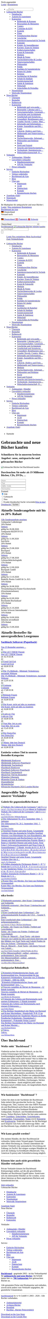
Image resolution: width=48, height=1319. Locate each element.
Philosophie (22, 64)
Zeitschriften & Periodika (27, 88)
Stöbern (4, 527)
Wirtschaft (21, 86)
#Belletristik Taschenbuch (12, 765)
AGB (19, 186)
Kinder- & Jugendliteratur (28, 45)
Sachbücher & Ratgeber (27, 76)
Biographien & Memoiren (28, 24)
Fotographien (18, 1119)
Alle (5, 494)
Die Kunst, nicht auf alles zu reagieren (17, 707)
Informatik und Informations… (30, 124)
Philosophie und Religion (27, 140)
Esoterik (20, 31)
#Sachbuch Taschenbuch (11, 772)
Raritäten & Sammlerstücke (28, 69)
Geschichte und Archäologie (29, 114)
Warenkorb (11, 198)
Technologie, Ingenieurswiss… (30, 150)
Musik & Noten (23, 57)
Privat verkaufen (19, 167)
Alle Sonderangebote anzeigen (14, 519)
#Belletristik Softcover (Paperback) (16, 763)
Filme (19, 33)
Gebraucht (8, 497)
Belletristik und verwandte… (29, 107)
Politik (20, 67)
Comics (20, 26)
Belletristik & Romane (26, 21)
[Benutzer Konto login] (2, 232)
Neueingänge (17, 90)
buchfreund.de (7, 1296)
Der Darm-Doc (7, 735)
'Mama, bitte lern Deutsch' (12, 745)
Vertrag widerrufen (20, 174)
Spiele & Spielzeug (25, 83)
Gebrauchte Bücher (14, 12)
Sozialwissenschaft (25, 81)
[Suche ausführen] (2, 229)
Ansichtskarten (33, 1116)
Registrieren (13, 4)
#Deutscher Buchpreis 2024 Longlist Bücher (20, 787)
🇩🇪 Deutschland (8, 219)
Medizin (20, 55)
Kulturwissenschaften (26, 50)
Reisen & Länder (24, 71)
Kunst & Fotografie (25, 52)
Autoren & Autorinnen (21, 16)
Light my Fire (7, 716)
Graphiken (10, 1116)
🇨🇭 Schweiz (33, 219)
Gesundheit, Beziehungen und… (31, 119)
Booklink (10, 1307)
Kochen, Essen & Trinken (28, 47)
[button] (24, 212)
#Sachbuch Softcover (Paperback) (15, 770)
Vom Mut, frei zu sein (10, 726)
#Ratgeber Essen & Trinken (12, 779)
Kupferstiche (10, 1121)
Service (9, 169)
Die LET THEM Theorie (11, 654)
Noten (28, 1119)
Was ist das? (40, 502)
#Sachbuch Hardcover (10, 767)
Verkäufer (10, 155)
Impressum (21, 183)
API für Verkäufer (24, 164)
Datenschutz (22, 188)
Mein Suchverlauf (33, 237)
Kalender (21, 43)
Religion (20, 74)
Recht (19, 143)
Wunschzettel (12, 200)
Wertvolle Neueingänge (22, 93)
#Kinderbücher (7, 784)
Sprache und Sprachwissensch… (31, 148)
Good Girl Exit (7, 664)
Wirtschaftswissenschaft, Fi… (29, 152)
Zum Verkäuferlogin (14, 239)
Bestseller (16, 100)
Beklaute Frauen (8, 697)
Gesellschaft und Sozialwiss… (30, 117)
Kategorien (16, 19)
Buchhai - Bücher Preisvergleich (20, 1310)
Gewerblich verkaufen (21, 160)
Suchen (15, 505)
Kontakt (20, 191)
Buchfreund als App (20, 176)
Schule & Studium (25, 78)
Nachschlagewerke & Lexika (29, 59)
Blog (14, 179)
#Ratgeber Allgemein (10, 777)
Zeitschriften (21, 1116)
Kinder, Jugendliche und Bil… (30, 126)
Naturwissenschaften (26, 62)
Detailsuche (17, 14)
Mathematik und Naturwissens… (31, 133)
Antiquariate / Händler (21, 157)
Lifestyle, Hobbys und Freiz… (30, 131)
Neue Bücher (12, 95)
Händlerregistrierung (25, 162)
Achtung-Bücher (13, 1305)
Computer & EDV (25, 28)
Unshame (5, 688)
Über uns (15, 181)
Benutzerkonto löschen (26, 193)
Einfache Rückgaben (20, 171)
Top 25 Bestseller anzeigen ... (13, 647)
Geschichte (21, 38)
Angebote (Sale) (13, 195)
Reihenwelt (16, 102)
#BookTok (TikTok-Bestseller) (14, 775)
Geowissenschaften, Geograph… (31, 112)
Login (3, 4)
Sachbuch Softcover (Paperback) (19, 642)
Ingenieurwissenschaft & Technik (31, 40)
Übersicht (16, 98)
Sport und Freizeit (24, 145)
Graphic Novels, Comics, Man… (31, 121)
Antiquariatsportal (13, 1303)
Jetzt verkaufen (7, 1185)
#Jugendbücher (7, 782)
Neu (5, 499)
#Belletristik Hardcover (11, 760)
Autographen (6, 1119)
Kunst (19, 129)
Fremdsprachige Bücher (27, 36)
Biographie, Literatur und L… (29, 109)
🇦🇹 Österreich (21, 219)
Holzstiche (41, 1119)
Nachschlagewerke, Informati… (30, 138)
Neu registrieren (14, 207)
